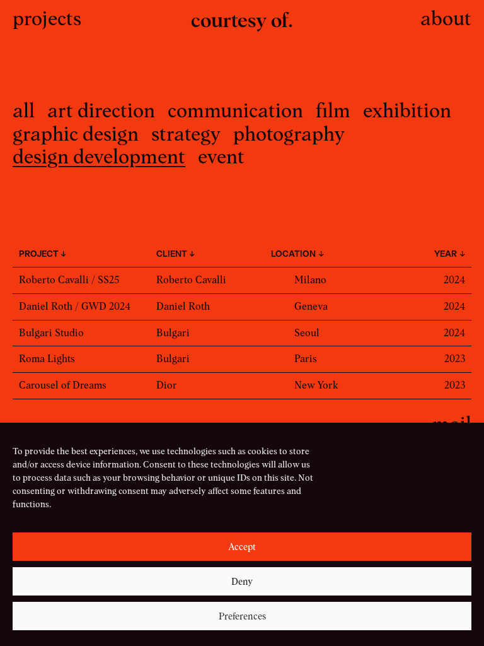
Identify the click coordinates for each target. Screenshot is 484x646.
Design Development (99, 156)
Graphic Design (76, 133)
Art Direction (101, 110)
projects (47, 18)
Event (221, 156)
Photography (289, 133)
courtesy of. (242, 20)
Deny (242, 581)
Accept (242, 547)
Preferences (242, 616)
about (445, 18)
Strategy (186, 133)
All (24, 110)
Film (333, 110)
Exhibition (407, 110)
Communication (235, 110)
